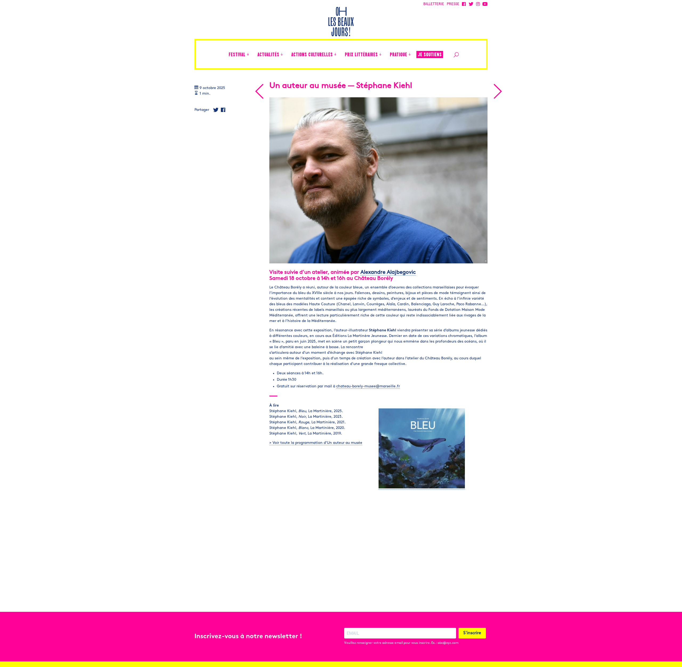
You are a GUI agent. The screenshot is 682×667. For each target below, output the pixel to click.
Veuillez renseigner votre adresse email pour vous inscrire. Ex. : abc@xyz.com (401, 643)
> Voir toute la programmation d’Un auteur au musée (315, 443)
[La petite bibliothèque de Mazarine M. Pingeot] (259, 91)
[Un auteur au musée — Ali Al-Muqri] (497, 91)
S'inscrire (472, 633)
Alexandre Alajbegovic (388, 272)
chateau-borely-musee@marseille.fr (368, 386)
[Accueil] (222, 54)
